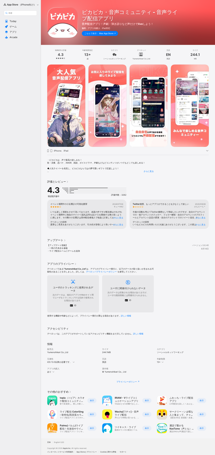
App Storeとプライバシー (86, 452)
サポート (123, 452)
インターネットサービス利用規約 (60, 452)
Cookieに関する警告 (108, 452)
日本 (49, 442)
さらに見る (149, 171)
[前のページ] (44, 106)
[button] (20, 21)
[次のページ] (212, 106)
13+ (159, 362)
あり (49, 371)
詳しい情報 (126, 315)
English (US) (59, 442)
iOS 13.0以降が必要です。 (59, 362)
